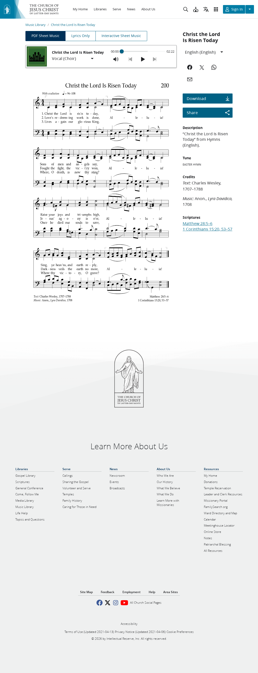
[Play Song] (143, 59)
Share (192, 112)
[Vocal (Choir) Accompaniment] (73, 59)
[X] (202, 67)
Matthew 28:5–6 (197, 223)
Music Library (35, 24)
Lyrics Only (80, 35)
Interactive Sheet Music (121, 35)
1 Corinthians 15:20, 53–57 (207, 229)
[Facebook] (190, 67)
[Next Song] (155, 59)
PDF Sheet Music (45, 35)
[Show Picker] (92, 59)
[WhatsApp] (214, 67)
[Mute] (116, 59)
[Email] (190, 79)
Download (196, 98)
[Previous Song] (130, 59)
